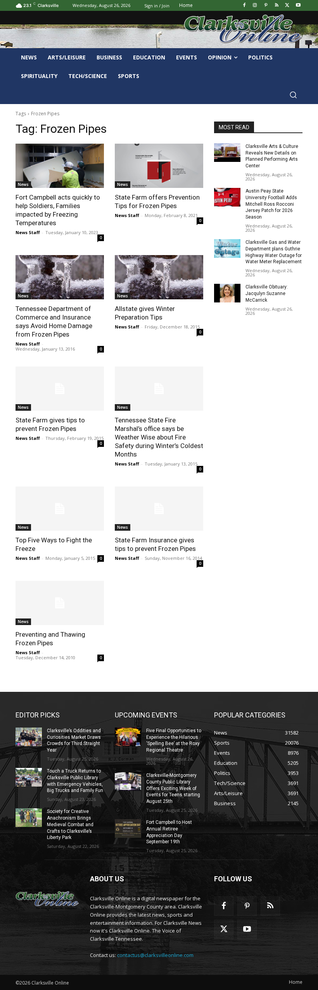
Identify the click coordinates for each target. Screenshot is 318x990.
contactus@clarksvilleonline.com (155, 955)
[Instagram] (255, 5)
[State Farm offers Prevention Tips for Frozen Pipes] (159, 166)
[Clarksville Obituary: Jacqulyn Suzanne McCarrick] (227, 293)
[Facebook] (244, 5)
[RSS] (276, 5)
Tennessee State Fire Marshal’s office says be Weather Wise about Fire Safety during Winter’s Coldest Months (159, 437)
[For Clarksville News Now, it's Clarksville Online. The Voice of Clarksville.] (47, 899)
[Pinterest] (265, 5)
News (23, 184)
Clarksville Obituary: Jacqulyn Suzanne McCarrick (266, 293)
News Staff (28, 232)
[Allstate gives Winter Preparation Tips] (159, 277)
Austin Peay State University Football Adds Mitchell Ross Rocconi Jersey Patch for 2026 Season (271, 204)
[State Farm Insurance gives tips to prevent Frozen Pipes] (159, 508)
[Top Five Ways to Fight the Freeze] (60, 508)
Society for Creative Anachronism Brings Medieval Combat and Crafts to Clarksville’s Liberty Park (70, 824)
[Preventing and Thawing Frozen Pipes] (60, 603)
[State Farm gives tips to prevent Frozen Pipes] (60, 388)
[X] (287, 5)
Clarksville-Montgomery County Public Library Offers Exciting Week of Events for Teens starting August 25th (173, 788)
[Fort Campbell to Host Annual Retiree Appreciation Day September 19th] (128, 828)
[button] (293, 94)
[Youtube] (298, 5)
